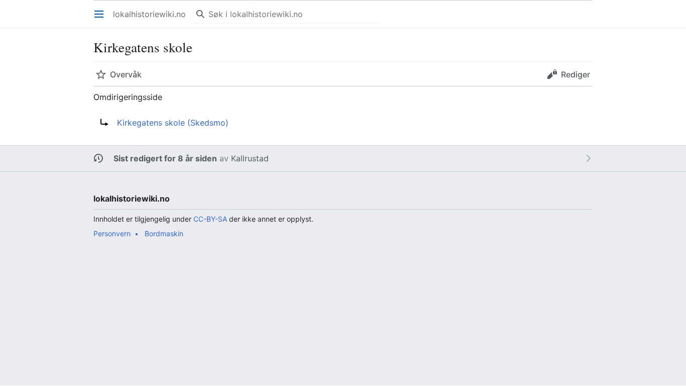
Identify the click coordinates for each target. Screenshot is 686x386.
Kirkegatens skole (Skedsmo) (172, 123)
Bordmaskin (164, 233)
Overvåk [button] (126, 74)
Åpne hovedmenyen (102, 19)
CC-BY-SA (210, 219)
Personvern (112, 233)
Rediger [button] (575, 74)
